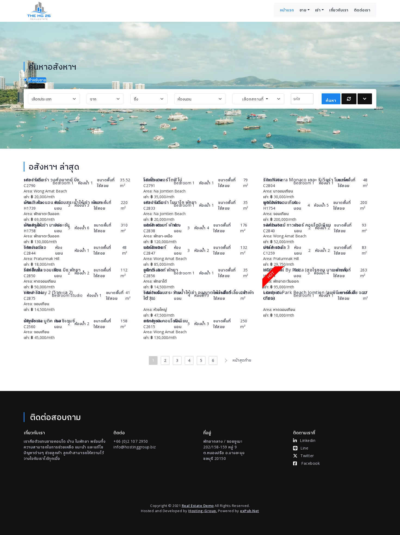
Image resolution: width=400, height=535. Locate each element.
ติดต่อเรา (362, 10)
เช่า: (27, 196)
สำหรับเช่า (36, 85)
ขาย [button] (303, 10)
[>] (225, 360)
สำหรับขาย (37, 79)
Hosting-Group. (202, 510)
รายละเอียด (110, 191)
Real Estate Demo (198, 505)
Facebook (310, 463)
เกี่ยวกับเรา (339, 10)
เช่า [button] (318, 10)
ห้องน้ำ (84, 182)
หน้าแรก (287, 10)
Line (304, 448)
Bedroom (61, 182)
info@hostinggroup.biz (134, 447)
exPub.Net (249, 510)
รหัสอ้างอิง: (34, 179)
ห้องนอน (58, 205)
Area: (28, 191)
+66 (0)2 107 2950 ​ (130, 441)
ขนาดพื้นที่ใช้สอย (106, 182)
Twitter (307, 455)
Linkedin (307, 440)
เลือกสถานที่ (253, 99)
